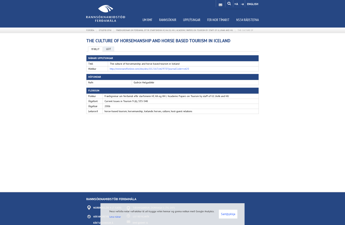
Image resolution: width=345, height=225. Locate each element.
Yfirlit (95, 49)
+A (236, 4)
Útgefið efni (105, 30)
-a (242, 4)
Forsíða (90, 30)
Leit (108, 49)
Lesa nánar (115, 216)
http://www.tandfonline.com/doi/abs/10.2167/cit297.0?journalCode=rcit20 (149, 68)
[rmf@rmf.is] (220, 4)
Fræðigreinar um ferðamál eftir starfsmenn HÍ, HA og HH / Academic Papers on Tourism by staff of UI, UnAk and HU (174, 30)
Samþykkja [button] (228, 214)
